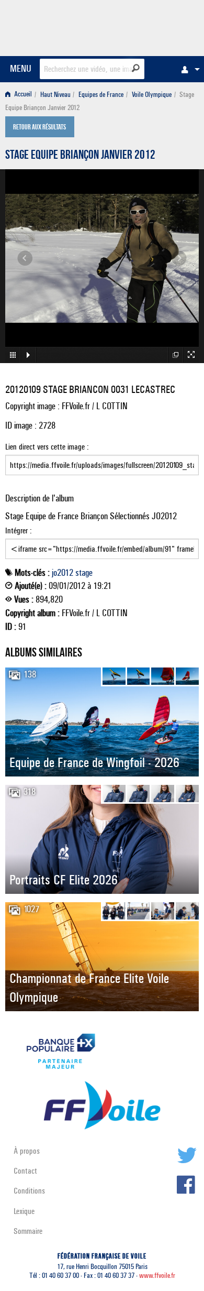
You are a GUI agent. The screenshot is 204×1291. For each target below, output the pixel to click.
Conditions (29, 1191)
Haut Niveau (55, 94)
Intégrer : (18, 530)
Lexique (24, 1211)
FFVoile (149, 26)
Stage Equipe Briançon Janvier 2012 (80, 156)
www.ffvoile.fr (157, 1275)
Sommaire (28, 1231)
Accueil (22, 94)
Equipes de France (100, 94)
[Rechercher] (136, 68)
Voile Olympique (152, 94)
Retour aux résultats (39, 128)
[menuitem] (187, 69)
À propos (27, 1151)
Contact (25, 1171)
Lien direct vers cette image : (47, 447)
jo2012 (62, 572)
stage (84, 572)
